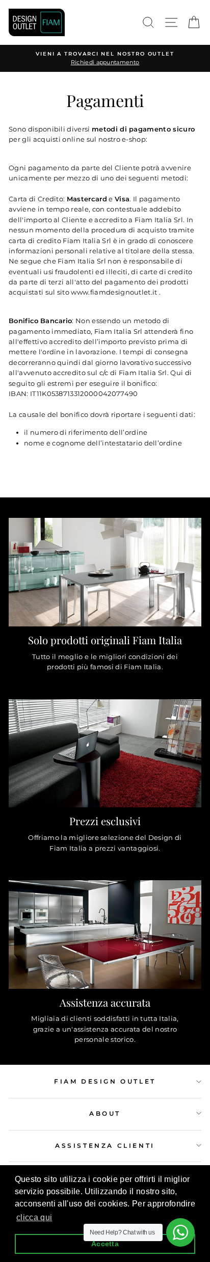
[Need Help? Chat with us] (180, 1232)
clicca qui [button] (34, 1217)
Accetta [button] (105, 1244)
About (105, 1113)
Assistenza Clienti (105, 1145)
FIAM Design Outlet (105, 1081)
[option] (105, 58)
